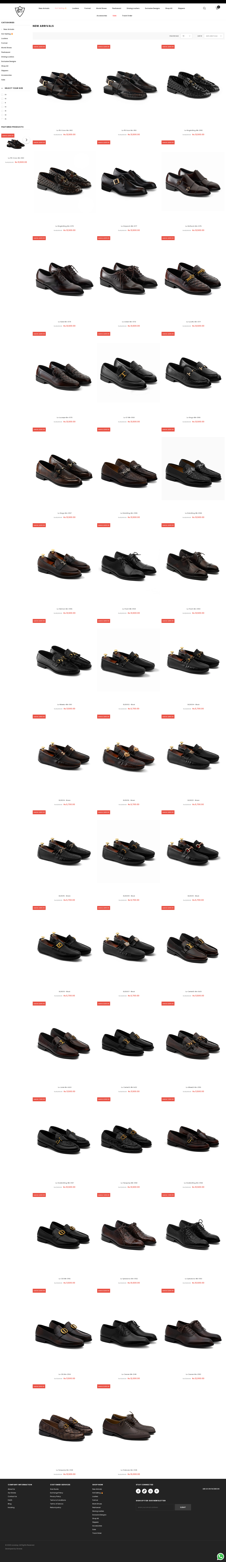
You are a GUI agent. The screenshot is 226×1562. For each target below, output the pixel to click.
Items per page (174, 36)
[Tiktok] (144, 1491)
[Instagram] (150, 1491)
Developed (9, 1549)
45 (5, 119)
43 (5, 111)
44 (5, 115)
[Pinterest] (156, 1491)
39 (5, 95)
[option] (16, 149)
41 (5, 103)
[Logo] (20, 11)
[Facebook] (138, 1491)
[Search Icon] (204, 8)
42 (5, 107)
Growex (19, 1549)
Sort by (199, 36)
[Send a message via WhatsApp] (220, 1556)
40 (5, 99)
